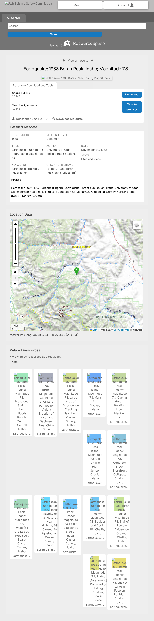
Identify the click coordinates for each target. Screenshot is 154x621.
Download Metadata (69, 119)
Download (131, 94)
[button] (76, 271)
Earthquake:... (22, 433)
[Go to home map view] (15, 272)
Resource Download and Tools (33, 85)
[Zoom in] (15, 224)
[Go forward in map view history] (15, 278)
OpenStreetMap (121, 329)
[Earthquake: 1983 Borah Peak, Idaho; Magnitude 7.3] (77, 78)
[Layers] (137, 225)
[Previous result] (64, 60)
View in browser (131, 106)
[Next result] (92, 60)
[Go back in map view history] (15, 284)
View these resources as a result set (36, 356)
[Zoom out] (15, 263)
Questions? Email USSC (31, 119)
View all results (78, 60)
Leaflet (95, 329)
